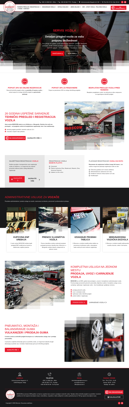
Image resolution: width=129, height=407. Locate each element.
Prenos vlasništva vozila (21, 238)
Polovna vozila (101, 7)
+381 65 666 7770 (47, 382)
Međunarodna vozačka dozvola (85, 238)
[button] (2, 42)
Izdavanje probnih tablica (53, 238)
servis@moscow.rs (79, 382)
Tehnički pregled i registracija (28, 7)
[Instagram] (122, 2)
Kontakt (26, 8)
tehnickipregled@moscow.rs (79, 380)
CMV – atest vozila (88, 7)
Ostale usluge (63, 7)
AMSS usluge (75, 7)
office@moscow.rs (79, 384)
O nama (20, 8)
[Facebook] (125, 2)
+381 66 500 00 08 (46, 384)
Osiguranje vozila (48, 7)
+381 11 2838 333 (47, 380)
